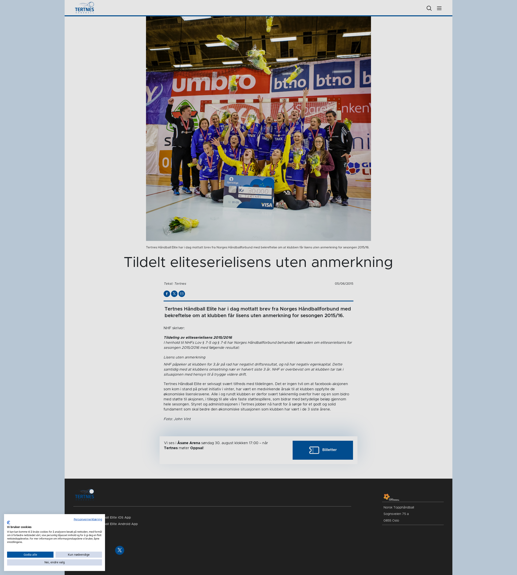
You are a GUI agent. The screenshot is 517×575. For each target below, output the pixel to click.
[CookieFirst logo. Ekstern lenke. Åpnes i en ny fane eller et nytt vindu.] (8, 522)
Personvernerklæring (88, 519)
